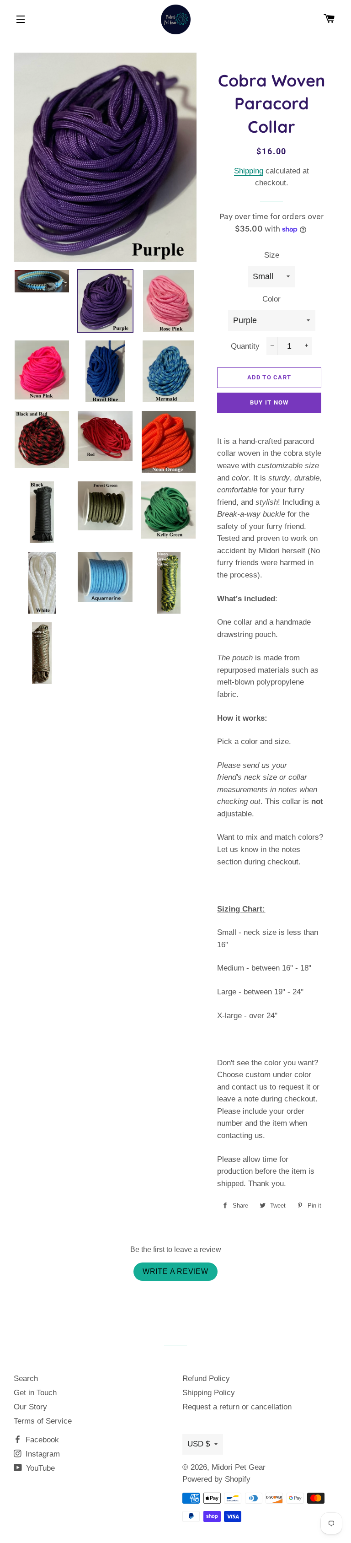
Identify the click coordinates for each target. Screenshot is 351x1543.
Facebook (41, 1439)
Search (26, 1378)
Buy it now (269, 402)
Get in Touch (35, 1392)
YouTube (39, 1468)
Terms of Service (43, 1421)
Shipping (248, 171)
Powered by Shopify (216, 1479)
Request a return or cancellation (237, 1407)
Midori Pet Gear (239, 1467)
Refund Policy (206, 1378)
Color (271, 299)
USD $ (198, 1444)
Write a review (175, 1271)
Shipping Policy (208, 1392)
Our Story (30, 1407)
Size (271, 255)
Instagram (41, 1454)
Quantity (245, 346)
